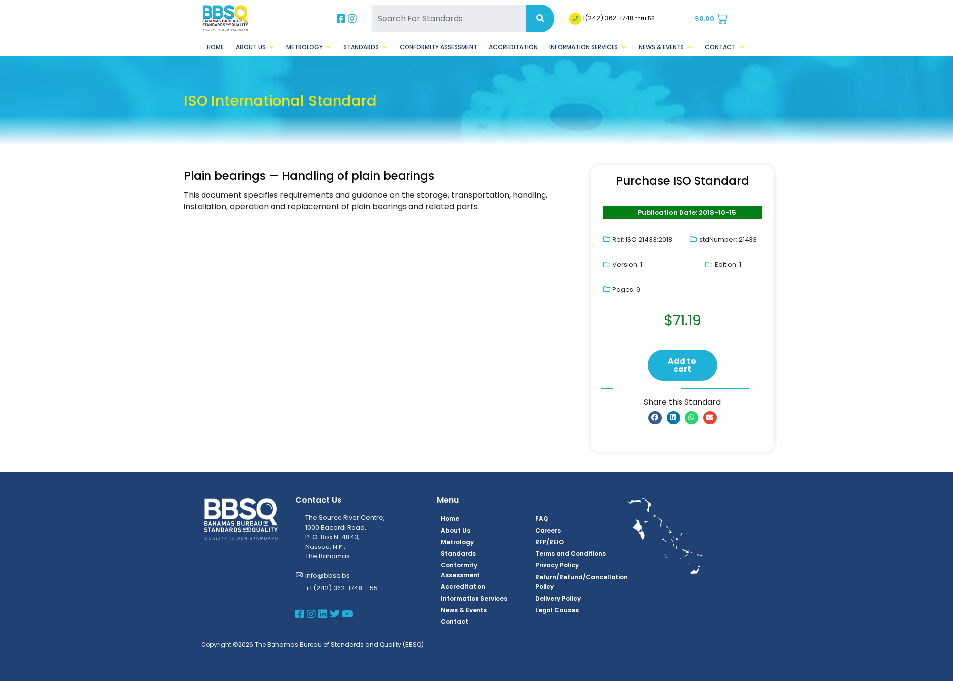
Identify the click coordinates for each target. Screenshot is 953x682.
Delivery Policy (558, 598)
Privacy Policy (557, 565)
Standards (361, 47)
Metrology (304, 47)
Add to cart (682, 365)
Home (215, 47)
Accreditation (513, 47)
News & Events (661, 47)
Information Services (583, 47)
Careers (548, 530)
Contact (720, 47)
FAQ (541, 518)
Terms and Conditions (570, 553)
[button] (655, 417)
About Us (251, 47)
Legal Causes (557, 610)
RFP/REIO (549, 542)
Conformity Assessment (438, 47)
